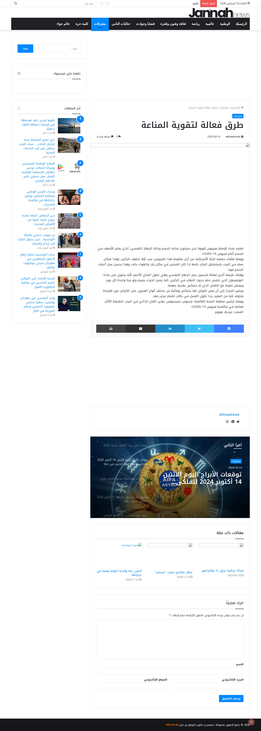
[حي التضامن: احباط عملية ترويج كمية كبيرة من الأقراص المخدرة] (69, 221)
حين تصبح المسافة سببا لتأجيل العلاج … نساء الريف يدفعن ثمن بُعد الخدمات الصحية (37, 146)
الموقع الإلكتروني (155, 679)
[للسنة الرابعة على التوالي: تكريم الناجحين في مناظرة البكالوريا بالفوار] (69, 284)
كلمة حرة (82, 23)
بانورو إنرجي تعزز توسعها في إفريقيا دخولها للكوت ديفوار (38, 124)
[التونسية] (219, 13)
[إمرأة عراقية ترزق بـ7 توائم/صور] (221, 555)
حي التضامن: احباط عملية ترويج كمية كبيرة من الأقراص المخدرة (38, 220)
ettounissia (233, 136)
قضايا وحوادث (145, 23)
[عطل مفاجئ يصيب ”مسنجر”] (170, 555)
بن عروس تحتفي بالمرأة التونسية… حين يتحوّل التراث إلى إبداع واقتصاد (36, 239)
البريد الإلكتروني (232, 679)
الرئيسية (236, 107)
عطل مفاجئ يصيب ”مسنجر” (173, 572)
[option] (170, 477)
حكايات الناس (121, 23)
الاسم (239, 664)
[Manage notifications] (251, 722)
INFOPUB (172, 724)
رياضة (196, 23)
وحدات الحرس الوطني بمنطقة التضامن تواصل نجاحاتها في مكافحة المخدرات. (40, 198)
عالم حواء (63, 23)
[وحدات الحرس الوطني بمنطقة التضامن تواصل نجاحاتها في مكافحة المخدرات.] (69, 197)
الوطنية (225, 23)
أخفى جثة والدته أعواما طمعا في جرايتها (119, 573)
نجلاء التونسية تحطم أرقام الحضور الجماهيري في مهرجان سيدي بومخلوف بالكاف (37, 261)
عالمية (210, 23)
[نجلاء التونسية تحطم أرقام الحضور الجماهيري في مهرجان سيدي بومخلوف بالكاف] (69, 260)
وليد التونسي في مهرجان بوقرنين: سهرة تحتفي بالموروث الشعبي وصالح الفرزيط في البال (37, 304)
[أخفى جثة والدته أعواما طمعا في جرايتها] (119, 555)
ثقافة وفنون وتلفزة (173, 23)
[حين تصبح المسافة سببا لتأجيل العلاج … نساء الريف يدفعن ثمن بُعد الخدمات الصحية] (69, 145)
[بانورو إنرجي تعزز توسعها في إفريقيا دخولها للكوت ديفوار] (69, 125)
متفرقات (100, 23)
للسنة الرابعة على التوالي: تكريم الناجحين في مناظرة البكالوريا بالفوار (37, 283)
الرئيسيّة (241, 23)
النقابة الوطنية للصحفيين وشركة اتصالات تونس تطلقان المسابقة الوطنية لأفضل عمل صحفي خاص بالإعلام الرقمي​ (38, 172)
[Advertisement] (170, 64)
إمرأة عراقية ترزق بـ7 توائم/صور (222, 570)
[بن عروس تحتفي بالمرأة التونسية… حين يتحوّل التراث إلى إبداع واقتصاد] (69, 240)
